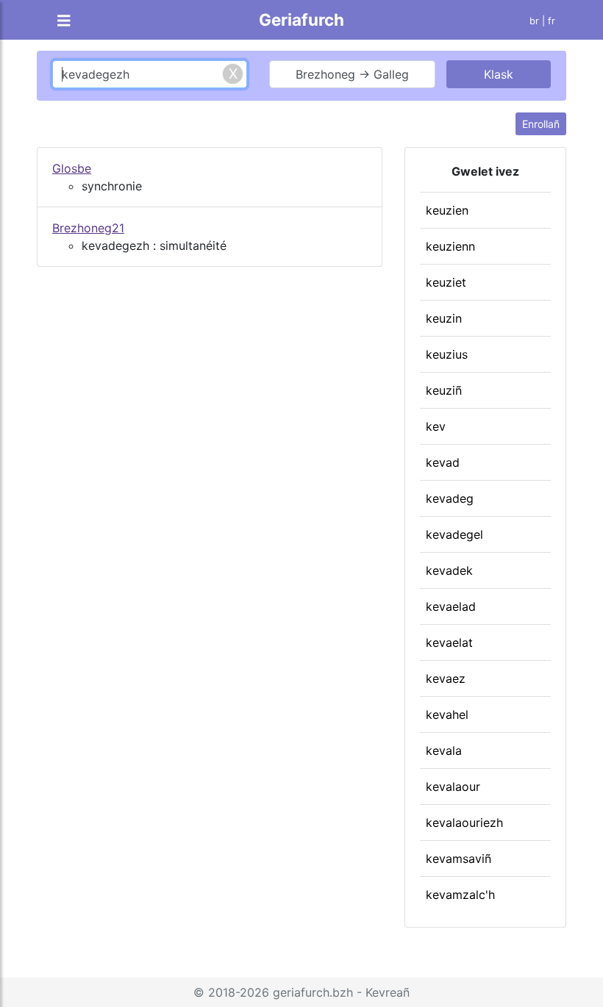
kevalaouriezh (464, 822)
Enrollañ (541, 124)
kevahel (447, 714)
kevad (443, 462)
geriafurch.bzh (313, 992)
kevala (444, 750)
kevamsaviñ (458, 858)
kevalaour (453, 786)
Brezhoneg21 (88, 228)
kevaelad (451, 606)
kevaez (445, 678)
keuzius (447, 354)
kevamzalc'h (460, 894)
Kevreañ (387, 992)
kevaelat (449, 642)
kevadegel (454, 534)
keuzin (444, 318)
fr (551, 20)
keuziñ (444, 390)
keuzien (447, 210)
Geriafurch (301, 19)
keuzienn (450, 246)
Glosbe (71, 168)
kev (436, 426)
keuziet (446, 282)
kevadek (449, 570)
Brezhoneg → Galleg (352, 74)
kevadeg (450, 498)
